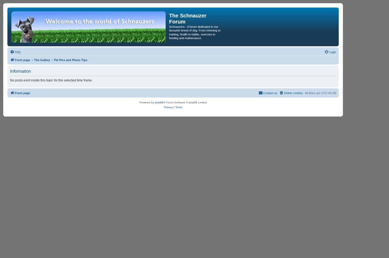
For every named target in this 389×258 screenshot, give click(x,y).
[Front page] (89, 27)
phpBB (159, 102)
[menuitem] (15, 52)
